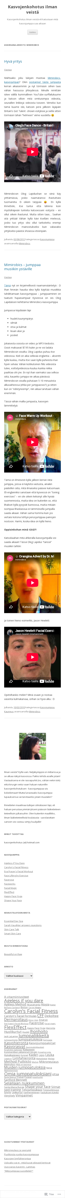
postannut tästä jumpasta (45, 82)
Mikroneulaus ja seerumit (17, 1150)
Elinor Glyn (33, 1020)
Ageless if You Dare (14, 863)
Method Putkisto (17, 1061)
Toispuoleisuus (51, 1089)
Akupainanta (33, 1004)
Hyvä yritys (13, 61)
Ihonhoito (39, 1031)
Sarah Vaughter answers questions (23, 925)
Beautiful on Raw (13, 954)
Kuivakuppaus (12, 1055)
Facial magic (50, 1023)
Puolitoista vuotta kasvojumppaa (21, 1154)
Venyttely (9, 1095)
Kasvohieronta (16, 1042)
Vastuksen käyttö (49, 1092)
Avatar (53, 1005)
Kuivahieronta (44, 1052)
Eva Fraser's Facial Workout (18, 871)
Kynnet (24, 1055)
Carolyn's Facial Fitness (16, 867)
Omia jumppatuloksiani (27, 1074)
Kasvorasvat (14, 1046)
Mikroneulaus (49, 1062)
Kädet (33, 1055)
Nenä (49, 1067)
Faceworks (9, 883)
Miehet (35, 1062)
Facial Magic (10, 888)
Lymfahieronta (24, 1058)
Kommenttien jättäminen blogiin (20, 1052)
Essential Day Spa (13, 921)
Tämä (7, 285)
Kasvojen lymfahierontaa (17, 1158)
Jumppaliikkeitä (34, 1035)
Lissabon (8, 1058)
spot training (12, 1090)
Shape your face (38, 1086)
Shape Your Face (13, 900)
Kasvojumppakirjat (42, 1043)
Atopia (45, 1004)
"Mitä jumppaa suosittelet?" (18, 1170)
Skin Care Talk (11, 929)
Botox (24, 1007)
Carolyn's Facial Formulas (20, 1016)
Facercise (9, 879)
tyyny (7, 1092)
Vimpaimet (24, 1095)
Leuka (49, 1055)
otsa (55, 1074)
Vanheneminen (31, 1092)
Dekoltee (52, 1016)
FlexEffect (9, 892)
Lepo (42, 1055)
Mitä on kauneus (23, 1064)
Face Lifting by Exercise (16, 875)
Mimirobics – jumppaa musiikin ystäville (22, 266)
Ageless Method (15, 1004)
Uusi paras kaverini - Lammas (19, 1166)
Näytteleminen (11, 1070)
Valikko (32, 32)
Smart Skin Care (12, 933)
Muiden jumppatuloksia (25, 1067)
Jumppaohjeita (11, 1040)
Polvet (20, 1077)
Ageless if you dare (23, 1000)
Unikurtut (17, 1092)
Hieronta (50, 1028)
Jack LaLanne (11, 1036)
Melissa (51, 1058)
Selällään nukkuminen (24, 1083)
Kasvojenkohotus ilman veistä (32, 9)
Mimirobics (24, 243)
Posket (28, 1077)
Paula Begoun (10, 1077)
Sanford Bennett (15, 1080)
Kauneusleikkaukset (35, 1047)
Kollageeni (28, 1049)
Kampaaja (47, 1040)
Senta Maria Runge (14, 1087)
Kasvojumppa (47, 239)
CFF (40, 1015)
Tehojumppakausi (32, 1089)
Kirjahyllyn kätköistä (13, 1050)
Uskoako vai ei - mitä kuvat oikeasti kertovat (27, 1162)
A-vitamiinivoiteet (16, 997)
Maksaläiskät (41, 1058)
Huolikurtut (13, 1032)
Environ (43, 1020)
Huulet (25, 1032)
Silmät (55, 1087)
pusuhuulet (37, 1077)
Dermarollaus (16, 1019)
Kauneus (9, 711)
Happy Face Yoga (13, 896)
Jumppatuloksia (30, 1039)
